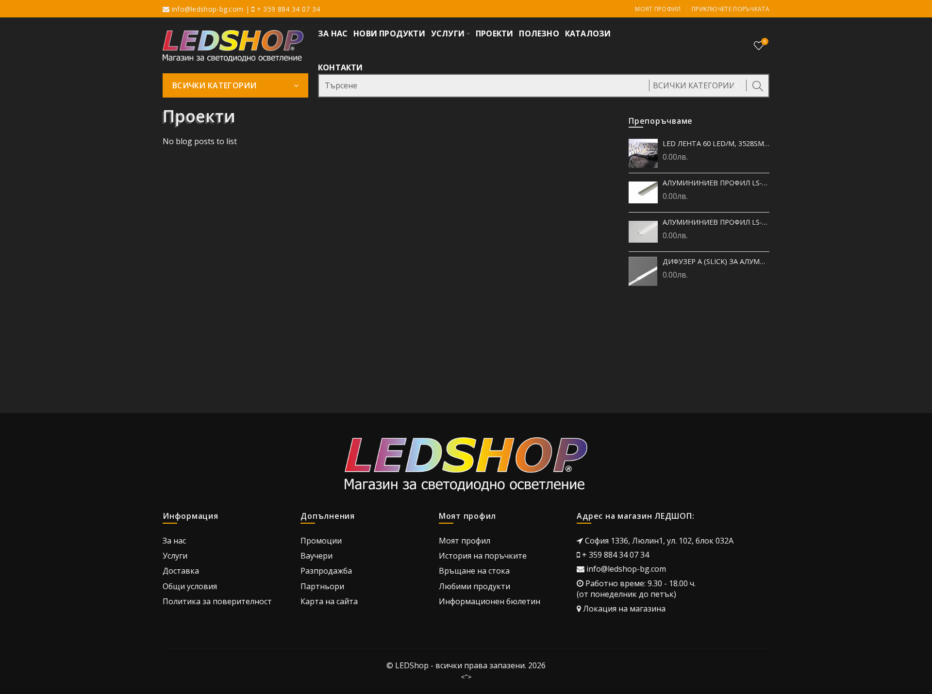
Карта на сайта (329, 601)
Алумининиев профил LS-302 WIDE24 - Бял (716, 222)
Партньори (322, 586)
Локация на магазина (624, 608)
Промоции (321, 540)
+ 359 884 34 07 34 (615, 554)
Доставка (181, 570)
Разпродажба (326, 570)
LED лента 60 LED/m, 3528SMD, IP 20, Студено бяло (716, 143)
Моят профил (658, 9)
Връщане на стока (474, 570)
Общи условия (190, 586)
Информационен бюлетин (489, 601)
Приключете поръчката (730, 9)
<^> (466, 677)
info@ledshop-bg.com (208, 9)
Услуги (175, 555)
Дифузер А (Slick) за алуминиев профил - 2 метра (716, 261)
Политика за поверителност (217, 601)
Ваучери (316, 555)
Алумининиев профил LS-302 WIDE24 (716, 182)
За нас (174, 540)
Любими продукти (474, 586)
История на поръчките (483, 555)
